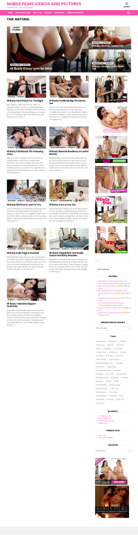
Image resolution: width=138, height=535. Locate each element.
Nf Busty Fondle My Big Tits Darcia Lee (67, 102)
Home (10, 13)
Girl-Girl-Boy (102, 360)
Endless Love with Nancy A (107, 298)
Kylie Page (12, 249)
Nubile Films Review (75, 13)
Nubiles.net (60, 13)
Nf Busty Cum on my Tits (62, 204)
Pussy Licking (115, 385)
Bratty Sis (37, 13)
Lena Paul (11, 97)
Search (128, 12)
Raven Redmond (66, 201)
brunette (108, 349)
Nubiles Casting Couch (106, 421)
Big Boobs (113, 341)
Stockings (114, 392)
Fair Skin (100, 356)
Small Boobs (102, 392)
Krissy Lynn (15, 65)
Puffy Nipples (102, 385)
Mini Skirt (115, 378)
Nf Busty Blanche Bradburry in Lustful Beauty (68, 152)
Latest (126, 7)
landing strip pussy (104, 370)
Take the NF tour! (22, 13)
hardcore (101, 367)
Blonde (111, 345)
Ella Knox (96, 43)
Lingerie (100, 374)
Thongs (111, 399)
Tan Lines (101, 399)
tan (122, 396)
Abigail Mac (55, 249)
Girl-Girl (120, 356)
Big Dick (124, 341)
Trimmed (101, 403)
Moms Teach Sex (104, 418)
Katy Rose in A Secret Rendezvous (110, 313)
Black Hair (101, 345)
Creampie (119, 349)
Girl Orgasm (115, 360)
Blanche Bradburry (58, 147)
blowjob (121, 345)
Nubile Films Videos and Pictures (44, 4)
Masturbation (122, 374)
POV (117, 381)
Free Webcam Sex (104, 416)
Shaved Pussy (102, 389)
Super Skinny (102, 396)
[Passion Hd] (112, 517)
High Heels (112, 367)
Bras (99, 349)
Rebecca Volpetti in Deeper (107, 308)
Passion (100, 381)
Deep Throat (102, 352)
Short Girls (115, 389)
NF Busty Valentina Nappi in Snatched (21, 305)
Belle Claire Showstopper (107, 286)
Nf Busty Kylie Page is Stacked (23, 252)
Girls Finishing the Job (105, 363)
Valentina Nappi (23, 300)
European (114, 352)
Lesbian (117, 370)
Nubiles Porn (102, 423)
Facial (124, 352)
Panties (125, 378)
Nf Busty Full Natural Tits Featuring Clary (25, 152)
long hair (110, 374)
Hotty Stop (102, 435)
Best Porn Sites (103, 269)
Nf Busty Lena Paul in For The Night (25, 100)
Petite (109, 381)
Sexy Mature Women (105, 438)
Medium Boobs (103, 378)
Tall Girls (114, 396)
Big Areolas (102, 341)
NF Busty (48, 13)
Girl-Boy (110, 356)
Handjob (120, 363)
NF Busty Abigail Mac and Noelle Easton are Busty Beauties (66, 254)
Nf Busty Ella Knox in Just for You (24, 204)
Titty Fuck (121, 399)
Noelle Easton (76, 249)
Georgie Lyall (98, 63)
